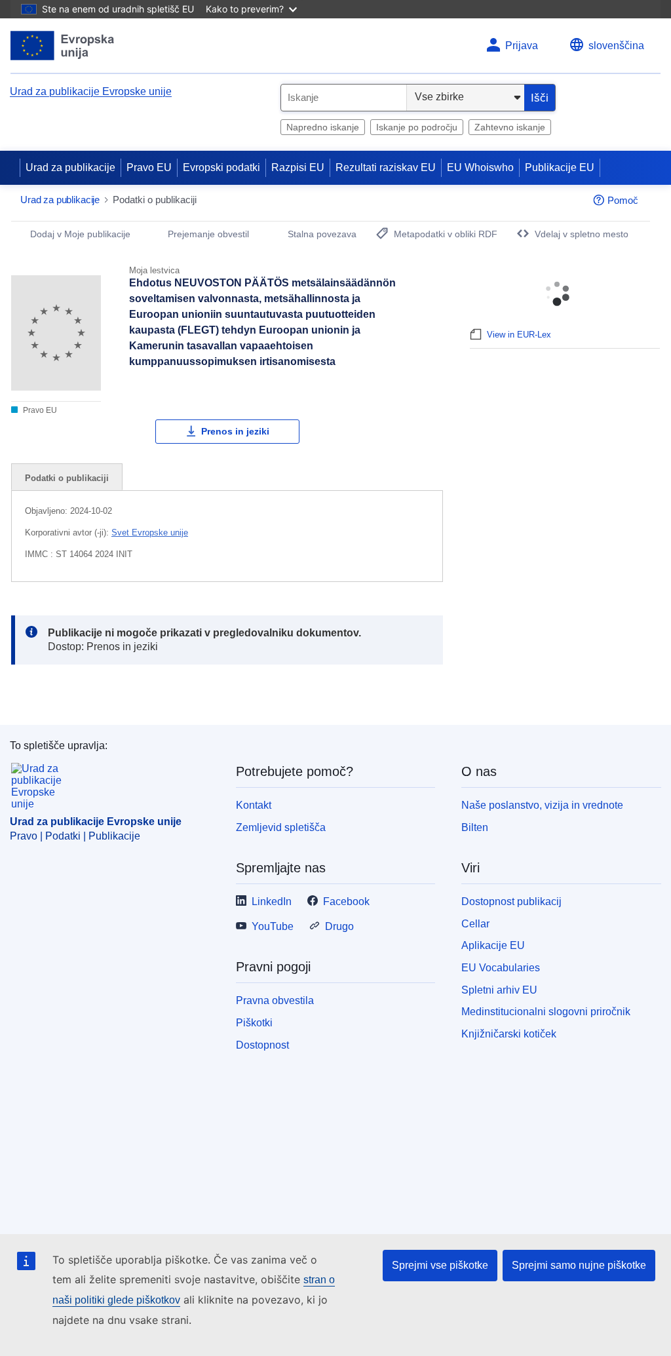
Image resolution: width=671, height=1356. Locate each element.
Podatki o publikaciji (67, 478)
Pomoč (622, 200)
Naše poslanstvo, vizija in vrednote (542, 805)
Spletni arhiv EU (499, 990)
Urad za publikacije (70, 167)
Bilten (474, 827)
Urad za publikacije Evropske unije (91, 91)
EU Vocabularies (500, 967)
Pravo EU (149, 167)
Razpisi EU (297, 167)
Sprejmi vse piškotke (440, 1265)
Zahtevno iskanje (509, 127)
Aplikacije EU (493, 945)
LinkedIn (272, 901)
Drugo (339, 926)
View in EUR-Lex (519, 334)
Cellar (475, 923)
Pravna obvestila (275, 1000)
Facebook (346, 901)
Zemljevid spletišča (281, 827)
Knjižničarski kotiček (508, 1033)
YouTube (273, 926)
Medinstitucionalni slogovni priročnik (545, 1011)
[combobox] (343, 98)
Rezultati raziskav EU (386, 167)
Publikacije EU (559, 167)
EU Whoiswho (480, 167)
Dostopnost (262, 1045)
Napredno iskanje (322, 127)
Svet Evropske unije (149, 532)
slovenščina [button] (616, 45)
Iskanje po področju (416, 127)
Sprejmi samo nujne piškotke (579, 1265)
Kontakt (253, 805)
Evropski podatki (221, 167)
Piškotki (254, 1022)
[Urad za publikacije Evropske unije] (62, 45)
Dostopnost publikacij (511, 901)
